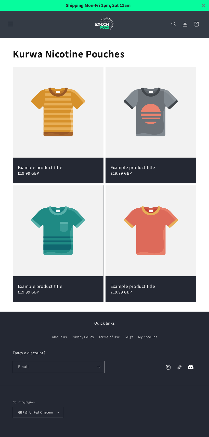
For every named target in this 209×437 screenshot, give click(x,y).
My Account (147, 337)
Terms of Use (109, 337)
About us (59, 337)
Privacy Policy (83, 337)
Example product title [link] (40, 167)
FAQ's (129, 337)
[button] (10, 24)
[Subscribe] (98, 367)
